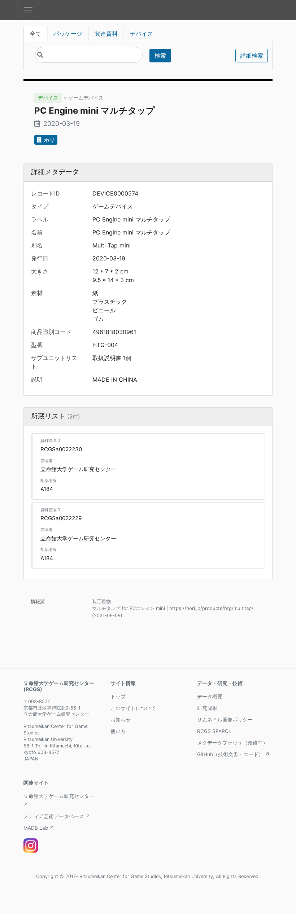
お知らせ (120, 720)
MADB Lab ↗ (38, 828)
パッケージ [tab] (67, 33)
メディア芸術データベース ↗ (56, 816)
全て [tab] (35, 33)
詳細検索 (251, 55)
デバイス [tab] (141, 33)
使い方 (118, 731)
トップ (118, 696)
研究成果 (207, 708)
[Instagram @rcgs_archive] (30, 845)
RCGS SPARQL (214, 731)
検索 (160, 55)
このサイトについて (133, 708)
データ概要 (209, 696)
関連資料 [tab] (106, 33)
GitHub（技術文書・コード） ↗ (233, 754)
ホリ (49, 139)
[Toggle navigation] (28, 10)
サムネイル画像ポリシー (225, 720)
